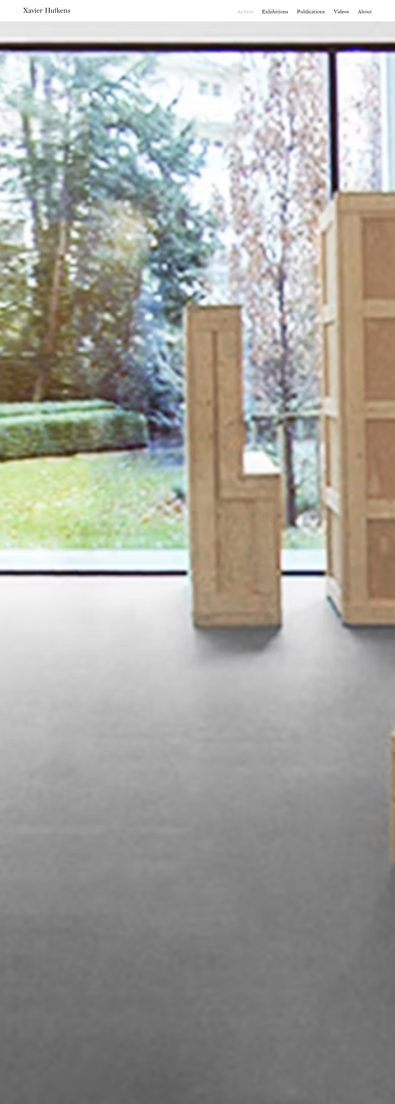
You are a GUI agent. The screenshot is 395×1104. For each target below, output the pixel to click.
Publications (311, 12)
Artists (245, 12)
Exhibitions (275, 12)
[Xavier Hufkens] (51, 11)
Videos (341, 12)
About (365, 12)
